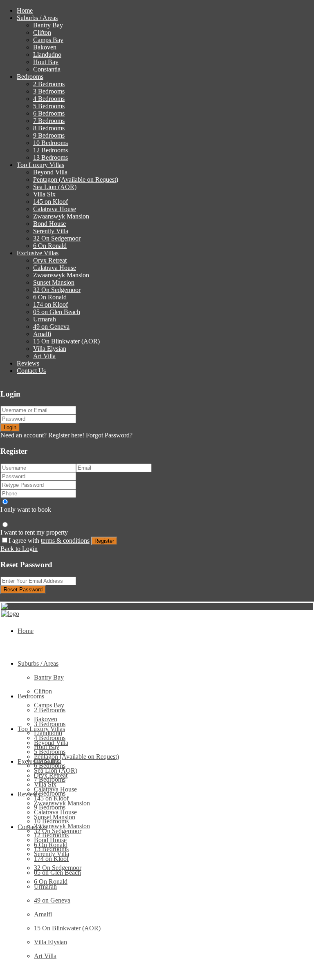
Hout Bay (45, 61)
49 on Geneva (51, 326)
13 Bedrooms (50, 157)
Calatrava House (54, 208)
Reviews (28, 363)
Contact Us (31, 370)
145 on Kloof (50, 201)
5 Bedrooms (49, 106)
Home (25, 10)
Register (104, 541)
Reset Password (23, 589)
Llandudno (47, 54)
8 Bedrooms (49, 128)
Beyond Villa (50, 172)
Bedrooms (30, 76)
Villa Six (44, 194)
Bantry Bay (48, 25)
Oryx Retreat (50, 260)
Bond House (49, 223)
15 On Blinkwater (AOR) (66, 341)
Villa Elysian (49, 348)
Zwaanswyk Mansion (61, 216)
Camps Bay (48, 39)
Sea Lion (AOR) (54, 186)
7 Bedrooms (49, 120)
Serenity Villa (50, 230)
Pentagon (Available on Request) (75, 179)
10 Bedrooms (50, 142)
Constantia (47, 69)
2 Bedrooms (49, 83)
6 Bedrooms (49, 113)
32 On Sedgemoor (57, 238)
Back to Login (19, 548)
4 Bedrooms (49, 98)
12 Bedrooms (50, 150)
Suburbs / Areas (37, 17)
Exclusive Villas (37, 253)
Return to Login (21, 597)
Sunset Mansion (53, 282)
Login (10, 427)
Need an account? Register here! (42, 435)
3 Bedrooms (49, 91)
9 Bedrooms (49, 135)
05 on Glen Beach (56, 311)
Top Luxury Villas (40, 164)
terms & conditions (65, 540)
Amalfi (42, 333)
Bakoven (44, 47)
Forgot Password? (109, 435)
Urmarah (44, 319)
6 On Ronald (50, 245)
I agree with (49, 540)
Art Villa (44, 355)
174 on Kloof (50, 304)
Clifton (42, 32)
